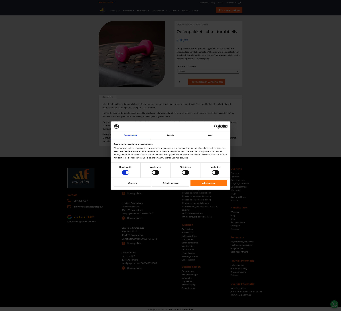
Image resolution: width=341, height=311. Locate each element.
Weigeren (132, 183)
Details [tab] (170, 135)
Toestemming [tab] (130, 135)
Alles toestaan (208, 183)
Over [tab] (210, 135)
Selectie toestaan (170, 183)
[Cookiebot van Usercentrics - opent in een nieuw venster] (216, 127)
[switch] (155, 172)
